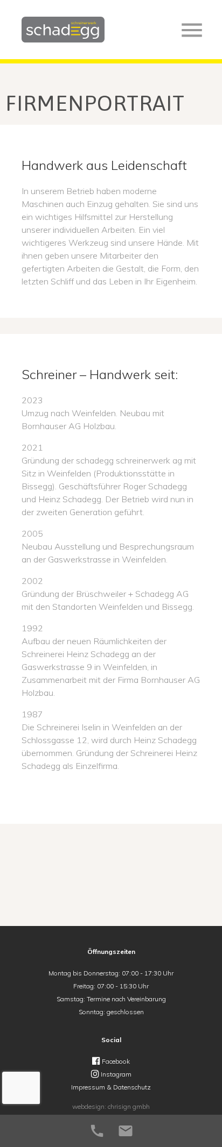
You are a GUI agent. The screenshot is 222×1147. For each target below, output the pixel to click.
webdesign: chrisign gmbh (111, 1106)
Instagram (115, 1074)
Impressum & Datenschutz (111, 1087)
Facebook (115, 1061)
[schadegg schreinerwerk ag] (63, 39)
